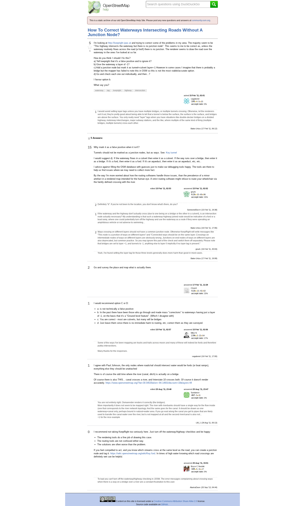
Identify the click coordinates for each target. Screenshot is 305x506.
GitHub (164, 504)
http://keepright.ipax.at (119, 43)
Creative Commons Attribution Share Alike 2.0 (175, 501)
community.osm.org (201, 20)
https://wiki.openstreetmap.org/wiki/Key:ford (132, 453)
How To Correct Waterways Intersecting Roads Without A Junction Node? (145, 32)
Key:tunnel (171, 152)
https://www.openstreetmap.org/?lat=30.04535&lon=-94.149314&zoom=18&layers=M (149, 382)
